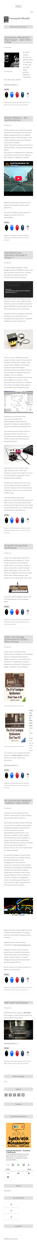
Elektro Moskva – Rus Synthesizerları (16, 118)
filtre (13, 528)
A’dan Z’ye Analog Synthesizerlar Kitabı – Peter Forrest (16, 639)
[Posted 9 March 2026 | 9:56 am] (11, 1204)
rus (17, 235)
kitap (17, 783)
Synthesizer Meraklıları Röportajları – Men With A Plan (17, 40)
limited (17, 619)
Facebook (18, 1104)
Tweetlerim (7, 1191)
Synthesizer (6, 619)
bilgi (14, 783)
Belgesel (6, 235)
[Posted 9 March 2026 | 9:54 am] (11, 1210)
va (29, 619)
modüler (18, 987)
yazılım (28, 528)
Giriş (31, 12)
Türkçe (5, 1081)
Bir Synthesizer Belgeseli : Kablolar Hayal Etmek (17, 801)
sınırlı (21, 619)
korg (14, 619)
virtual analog (7, 622)
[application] (18, 289)
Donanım (6, 528)
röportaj (14, 102)
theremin (26, 235)
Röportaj (6, 102)
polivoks (14, 235)
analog (13, 987)
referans (21, 783)
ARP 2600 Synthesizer (16, 1002)
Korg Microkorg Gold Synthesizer (15, 546)
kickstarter (17, 528)
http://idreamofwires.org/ (22, 945)
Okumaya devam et (11, 84)
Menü (18, 6)
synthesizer (19, 102)
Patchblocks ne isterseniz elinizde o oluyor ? (15, 255)
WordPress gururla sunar (11, 1238)
